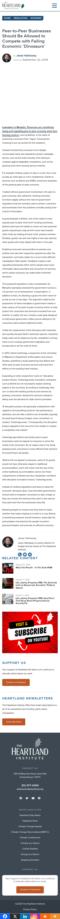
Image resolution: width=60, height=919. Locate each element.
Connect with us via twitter (27, 798)
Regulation (20, 18)
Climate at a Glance (30, 843)
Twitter (30, 554)
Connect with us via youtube (33, 798)
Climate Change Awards (30, 826)
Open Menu (54, 5)
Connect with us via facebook (21, 798)
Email (25, 554)
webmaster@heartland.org (30, 789)
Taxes (7, 18)
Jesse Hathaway (26, 55)
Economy (36, 18)
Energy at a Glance (30, 854)
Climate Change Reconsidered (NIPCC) (30, 832)
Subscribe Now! (13, 722)
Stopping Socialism (30, 860)
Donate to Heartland (16, 682)
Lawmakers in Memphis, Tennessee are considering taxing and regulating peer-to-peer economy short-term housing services (29, 131)
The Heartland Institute (14, 5)
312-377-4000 (30, 785)
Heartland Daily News (30, 815)
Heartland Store (30, 821)
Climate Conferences (30, 838)
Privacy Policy (30, 909)
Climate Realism (30, 849)
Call (20, 554)
